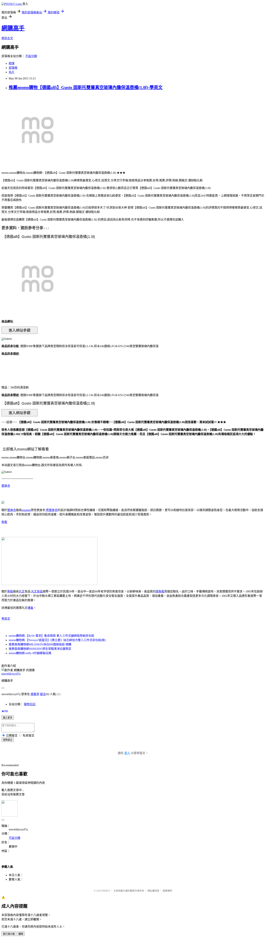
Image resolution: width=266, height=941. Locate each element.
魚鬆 (4, 522)
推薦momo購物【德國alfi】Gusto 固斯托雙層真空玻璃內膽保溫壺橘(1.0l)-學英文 (85, 87)
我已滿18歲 (9, 933)
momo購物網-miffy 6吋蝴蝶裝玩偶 (30, 653)
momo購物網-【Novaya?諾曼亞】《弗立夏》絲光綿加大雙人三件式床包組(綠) (57, 640)
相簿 (11, 63)
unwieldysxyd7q (10, 673)
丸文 (22, 591)
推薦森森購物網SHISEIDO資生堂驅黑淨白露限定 (40, 648)
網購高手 (13, 28)
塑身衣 (5, 485)
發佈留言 (7, 739)
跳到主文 (7, 38)
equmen (26, 510)
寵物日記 (29, 704)
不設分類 (31, 56)
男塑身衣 (52, 510)
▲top (4, 710)
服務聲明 (167, 890)
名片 (11, 72)
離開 (20, 933)
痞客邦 (35, 694)
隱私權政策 (153, 890)
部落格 (13, 67)
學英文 (5, 618)
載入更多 (7, 717)
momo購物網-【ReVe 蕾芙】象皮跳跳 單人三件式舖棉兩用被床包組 (51, 635)
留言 (43, 694)
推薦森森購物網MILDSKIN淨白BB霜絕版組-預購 (40, 644)
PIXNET (106, 890)
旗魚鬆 (160, 591)
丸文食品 (37, 591)
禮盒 (30, 607)
